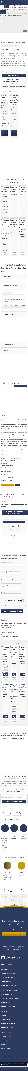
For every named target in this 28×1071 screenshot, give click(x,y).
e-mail (5, 896)
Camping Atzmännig (23, 198)
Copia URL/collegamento (19, 904)
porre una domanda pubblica (14, 801)
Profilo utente (4, 1040)
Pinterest (5, 904)
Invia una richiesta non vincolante (12, 611)
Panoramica (3, 13)
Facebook (14, 896)
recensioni (19, 13)
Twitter (24, 896)
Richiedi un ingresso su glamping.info (14, 934)
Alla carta (4, 630)
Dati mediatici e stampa (7, 1027)
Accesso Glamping (7, 1056)
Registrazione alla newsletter (8, 985)
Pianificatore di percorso (21, 386)
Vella (5, 463)
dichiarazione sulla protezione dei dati (16, 606)
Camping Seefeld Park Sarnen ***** (22, 236)
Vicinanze (5, 350)
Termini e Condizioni (6, 1019)
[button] (14, 23)
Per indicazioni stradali (8, 632)
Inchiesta (25, 13)
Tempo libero (8, 345)
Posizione (8, 13)
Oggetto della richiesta (7, 562)
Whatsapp (10, 900)
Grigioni (12, 465)
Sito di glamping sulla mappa (10, 81)
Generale (7, 276)
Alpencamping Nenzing (5, 239)
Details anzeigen (4, 134)
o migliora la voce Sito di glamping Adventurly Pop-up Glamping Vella (7, 876)
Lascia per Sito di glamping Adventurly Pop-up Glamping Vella (4, 842)
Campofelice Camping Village (14, 232)
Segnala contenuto (18, 738)
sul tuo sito (21, 874)
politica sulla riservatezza (8, 1023)
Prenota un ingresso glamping (10, 998)
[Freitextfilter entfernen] (21, 2)
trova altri (13, 836)
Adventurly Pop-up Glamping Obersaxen (5, 201)
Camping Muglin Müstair (14, 664)
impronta (3, 1015)
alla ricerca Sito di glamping (1, 6)
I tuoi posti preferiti (6, 981)
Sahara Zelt (14, 194)
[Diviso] (22, 1069)
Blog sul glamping (5, 1048)
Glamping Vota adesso (15, 512)
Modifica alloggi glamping (8, 1006)
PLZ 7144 (12, 461)
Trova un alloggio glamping (8, 973)
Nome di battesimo (6, 580)
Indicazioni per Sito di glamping (11, 79)
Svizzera (7, 468)
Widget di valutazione (6, 1002)
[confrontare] (2, 19)
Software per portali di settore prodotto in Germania (12, 1064)
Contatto (17, 485)
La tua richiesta (5, 569)
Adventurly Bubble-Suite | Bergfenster (4, 106)
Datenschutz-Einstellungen (8, 964)
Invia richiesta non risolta (15, 75)
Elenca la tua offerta (6, 994)
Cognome (4, 586)
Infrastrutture (9, 314)
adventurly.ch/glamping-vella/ (17, 86)
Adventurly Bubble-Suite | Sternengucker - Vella (13, 108)
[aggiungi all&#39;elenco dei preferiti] (2, 16)
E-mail (3, 592)
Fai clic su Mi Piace (6, 1036)
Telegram (19, 900)
